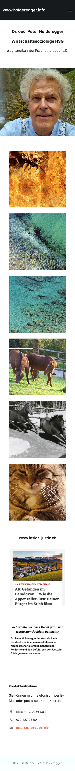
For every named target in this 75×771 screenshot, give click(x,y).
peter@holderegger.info (32, 727)
